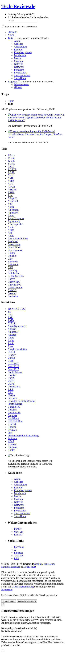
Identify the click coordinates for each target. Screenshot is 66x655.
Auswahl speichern (27, 601)
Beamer (12, 355)
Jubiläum (12, 438)
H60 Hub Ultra (15, 421)
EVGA (11, 395)
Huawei (12, 427)
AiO (10, 204)
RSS (16, 558)
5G (9, 311)
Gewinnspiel (14, 412)
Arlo (10, 232)
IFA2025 (12, 429)
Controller (13, 296)
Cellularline (13, 273)
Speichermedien (22, 75)
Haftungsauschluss (10, 566)
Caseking (12, 270)
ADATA (12, 169)
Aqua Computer (16, 218)
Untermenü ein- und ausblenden (33, 38)
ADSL (11, 172)
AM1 (10, 178)
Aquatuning (14, 221)
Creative (12, 375)
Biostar (11, 253)
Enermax (12, 398)
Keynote (12, 444)
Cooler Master (15, 372)
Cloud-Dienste (15, 287)
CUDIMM (13, 363)
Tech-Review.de (18, 6)
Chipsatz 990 (14, 284)
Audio (17, 41)
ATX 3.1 (12, 323)
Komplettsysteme (23, 52)
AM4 (10, 317)
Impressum (49, 564)
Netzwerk (19, 66)
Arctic (11, 227)
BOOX (11, 352)
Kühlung (18, 49)
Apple (11, 340)
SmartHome (20, 78)
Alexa (11, 206)
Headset (12, 424)
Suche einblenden (20, 17)
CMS (10, 360)
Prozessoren (20, 72)
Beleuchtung (14, 244)
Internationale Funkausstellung (23, 435)
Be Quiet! (13, 241)
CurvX (11, 378)
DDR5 (11, 383)
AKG (10, 175)
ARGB (11, 186)
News (11, 34)
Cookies (38, 564)
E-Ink (10, 389)
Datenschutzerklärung (23, 586)
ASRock (12, 189)
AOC (10, 183)
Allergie (12, 329)
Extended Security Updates (21, 401)
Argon (11, 230)
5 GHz (11, 163)
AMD (11, 181)
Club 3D (12, 290)
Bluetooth (13, 261)
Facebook (19, 547)
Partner (17, 528)
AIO (10, 314)
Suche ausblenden (39, 17)
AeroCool (13, 201)
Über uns (18, 531)
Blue (10, 258)
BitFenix (12, 255)
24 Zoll (11, 158)
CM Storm (13, 264)
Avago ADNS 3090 (18, 238)
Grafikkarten (20, 46)
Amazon (12, 334)
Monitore (18, 61)
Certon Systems (16, 276)
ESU (10, 392)
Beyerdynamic (15, 250)
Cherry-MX (14, 281)
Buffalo (11, 357)
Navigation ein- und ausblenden (21, 26)
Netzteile (18, 64)
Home (11, 101)
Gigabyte (12, 415)
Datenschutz (14, 386)
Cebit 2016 (13, 366)
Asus (10, 346)
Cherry (11, 278)
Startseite (12, 32)
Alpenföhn (13, 209)
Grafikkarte (13, 418)
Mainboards (20, 55)
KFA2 (11, 441)
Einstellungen (9, 601)
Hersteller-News (16, 117)
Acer (10, 195)
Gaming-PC (14, 406)
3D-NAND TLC (16, 308)
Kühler (11, 450)
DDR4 (11, 380)
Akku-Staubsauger (17, 326)
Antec (11, 215)
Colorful (12, 293)
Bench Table (14, 247)
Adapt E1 (12, 198)
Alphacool (13, 212)
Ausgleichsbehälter (17, 349)
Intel (10, 432)
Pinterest (18, 552)
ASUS (11, 192)
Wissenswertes (21, 84)
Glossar (18, 87)
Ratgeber (12, 81)
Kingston (12, 447)
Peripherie (19, 69)
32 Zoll (11, 160)
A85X (11, 166)
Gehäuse (18, 43)
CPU (10, 267)
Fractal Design (15, 403)
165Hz (11, 155)
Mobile (17, 58)
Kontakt (18, 534)
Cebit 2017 (13, 369)
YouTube (18, 555)
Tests (10, 38)
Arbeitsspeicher (15, 224)
